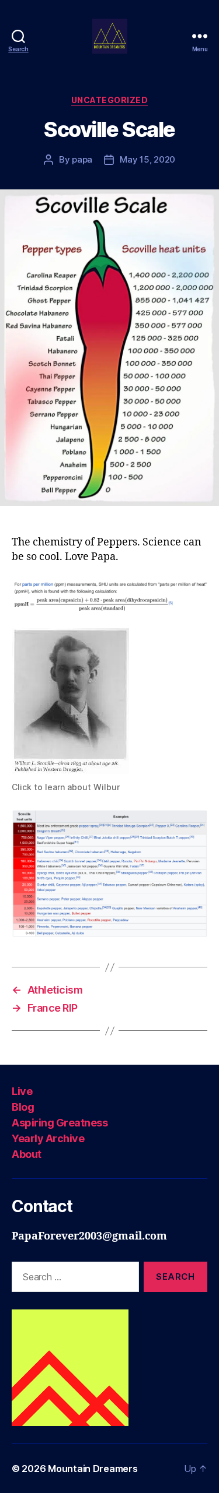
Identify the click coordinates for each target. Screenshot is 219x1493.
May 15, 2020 (147, 159)
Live (22, 1091)
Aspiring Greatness (59, 1123)
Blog (23, 1107)
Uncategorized (109, 100)
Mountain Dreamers (92, 1468)
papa (82, 159)
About (26, 1154)
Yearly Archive (48, 1138)
